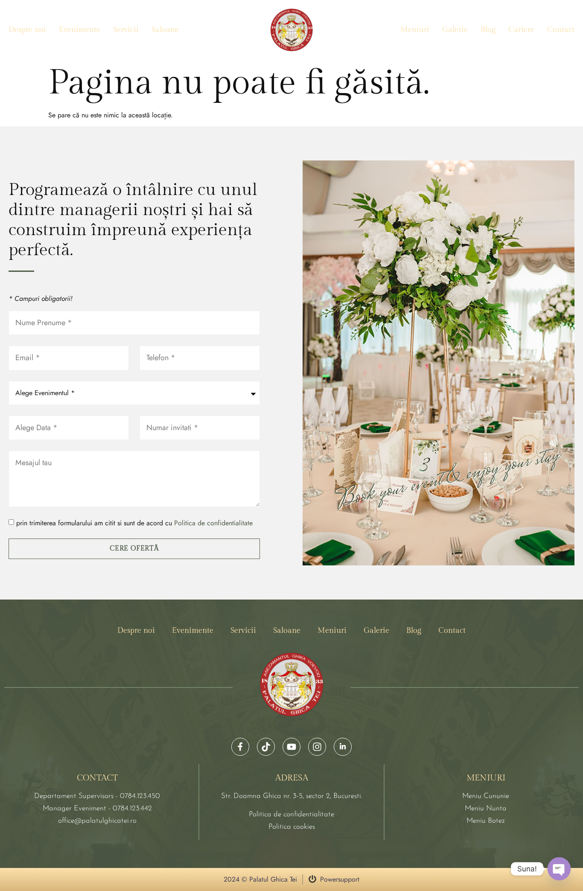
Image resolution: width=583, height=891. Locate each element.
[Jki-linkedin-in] (343, 747)
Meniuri (414, 29)
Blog (488, 29)
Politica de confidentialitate (213, 523)
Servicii (126, 29)
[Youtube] (291, 747)
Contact (560, 29)
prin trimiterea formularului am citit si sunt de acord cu (134, 523)
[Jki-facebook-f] (240, 747)
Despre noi (27, 29)
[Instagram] (317, 747)
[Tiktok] (266, 747)
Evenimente (79, 29)
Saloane (165, 29)
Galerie (455, 29)
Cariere (521, 29)
